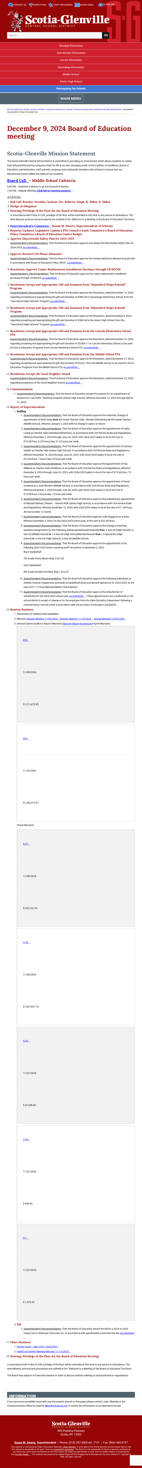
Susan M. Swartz (25, 1442)
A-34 (25, 1139)
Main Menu (71, 98)
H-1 (25, 1238)
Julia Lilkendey (69, 1447)
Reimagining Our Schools (71, 88)
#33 (25, 738)
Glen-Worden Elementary (71, 52)
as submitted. (30, 247)
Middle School (71, 74)
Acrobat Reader (22, 1454)
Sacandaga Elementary (71, 67)
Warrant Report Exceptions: (77, 623)
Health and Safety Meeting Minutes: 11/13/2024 (43, 1351)
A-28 (25, 942)
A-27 (25, 843)
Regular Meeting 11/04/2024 (42, 618)
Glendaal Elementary (71, 45)
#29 (25, 640)
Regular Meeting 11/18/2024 (75, 618)
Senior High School (71, 81)
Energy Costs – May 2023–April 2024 (37, 1346)
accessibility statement (63, 1449)
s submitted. (71, 367)
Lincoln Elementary (71, 60)
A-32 (25, 1040)
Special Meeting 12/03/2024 (109, 618)
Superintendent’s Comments (29, 226)
